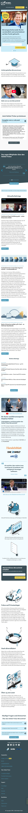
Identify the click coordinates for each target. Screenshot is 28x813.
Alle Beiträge (13, 390)
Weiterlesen (4, 248)
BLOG (2, 761)
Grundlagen (4, 785)
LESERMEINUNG (5, 763)
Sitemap (3, 793)
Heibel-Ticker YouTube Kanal (15, 413)
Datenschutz (4, 803)
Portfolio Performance (6, 776)
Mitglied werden (19, 7)
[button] (27, 801)
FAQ (2, 788)
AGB (2, 800)
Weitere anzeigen (13, 737)
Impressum (3, 806)
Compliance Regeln (5, 773)
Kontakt (3, 791)
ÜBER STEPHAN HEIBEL (6, 766)
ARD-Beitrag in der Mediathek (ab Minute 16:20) (14, 494)
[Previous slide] (2, 170)
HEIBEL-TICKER (6, 758)
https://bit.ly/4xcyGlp (14, 190)
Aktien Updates (4, 778)
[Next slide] (26, 170)
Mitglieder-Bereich (10, 7)
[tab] (12, 50)
